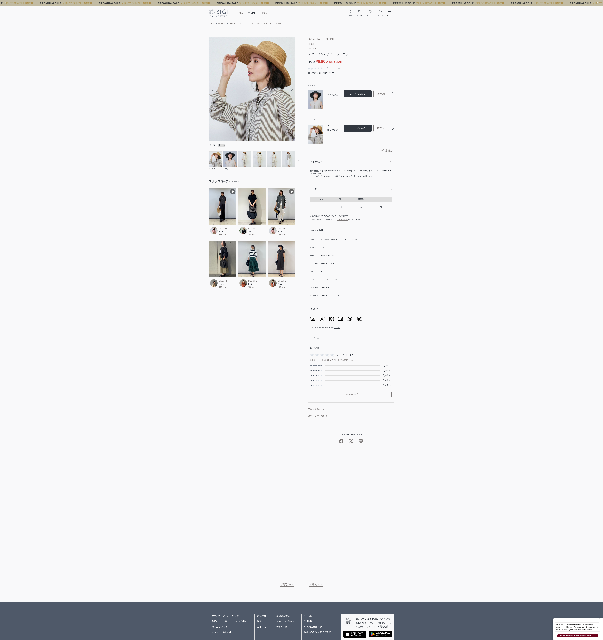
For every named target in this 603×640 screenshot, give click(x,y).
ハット (250, 23)
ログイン (333, 360)
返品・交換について (318, 416)
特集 (259, 621)
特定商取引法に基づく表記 (317, 632)
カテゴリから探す (220, 626)
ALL (241, 12)
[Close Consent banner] (601, 620)
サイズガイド (342, 219)
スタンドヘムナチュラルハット (269, 23)
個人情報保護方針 (313, 626)
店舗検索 (261, 615)
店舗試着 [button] (381, 93)
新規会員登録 (283, 615)
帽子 (242, 23)
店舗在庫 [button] (389, 150)
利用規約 (308, 621)
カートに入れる (357, 93)
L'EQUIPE (233, 23)
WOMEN (252, 12)
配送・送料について (318, 409)
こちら (337, 327)
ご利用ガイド (287, 584)
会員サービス (283, 626)
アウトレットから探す (223, 632)
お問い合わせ (316, 584)
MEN (264, 12)
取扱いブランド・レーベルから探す (229, 621)
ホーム (212, 23)
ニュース (261, 626)
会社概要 (308, 615)
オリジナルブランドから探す (226, 615)
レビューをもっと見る (351, 394)
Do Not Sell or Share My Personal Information (577, 636)
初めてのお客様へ (285, 621)
